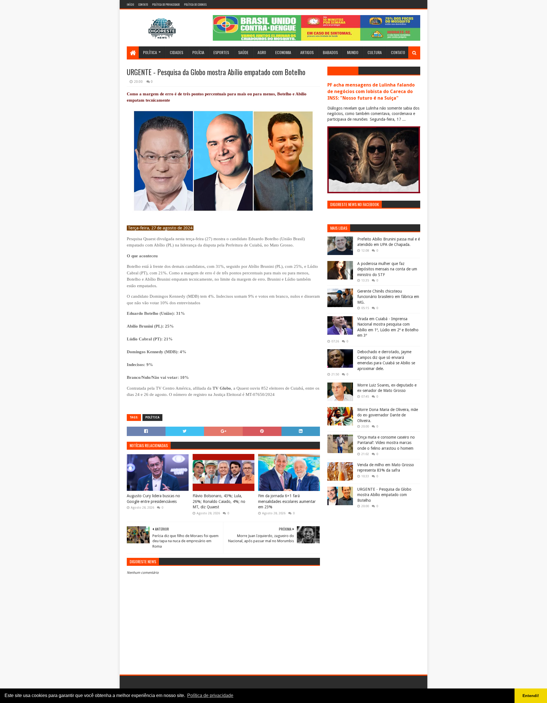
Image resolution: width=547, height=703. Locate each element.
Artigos (307, 52)
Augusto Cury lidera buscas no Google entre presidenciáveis (153, 499)
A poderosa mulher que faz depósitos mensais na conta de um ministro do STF (387, 269)
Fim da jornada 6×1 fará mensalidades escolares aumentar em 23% (287, 501)
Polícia (198, 52)
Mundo (352, 52)
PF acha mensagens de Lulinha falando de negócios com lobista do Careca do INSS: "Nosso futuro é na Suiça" (371, 91)
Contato (143, 4)
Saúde (243, 52)
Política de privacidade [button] (210, 695)
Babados (330, 52)
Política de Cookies (195, 4)
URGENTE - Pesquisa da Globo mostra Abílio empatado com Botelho (384, 495)
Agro (262, 52)
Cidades (176, 52)
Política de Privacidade (166, 4)
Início (130, 4)
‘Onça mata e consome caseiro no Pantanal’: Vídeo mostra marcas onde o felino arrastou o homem (386, 443)
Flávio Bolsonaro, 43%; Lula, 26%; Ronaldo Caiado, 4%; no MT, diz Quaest (219, 501)
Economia (283, 52)
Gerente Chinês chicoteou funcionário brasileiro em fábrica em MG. (388, 297)
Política (150, 52)
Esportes (221, 52)
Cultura (375, 52)
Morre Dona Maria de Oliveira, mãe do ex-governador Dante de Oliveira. (387, 415)
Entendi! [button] (530, 695)
